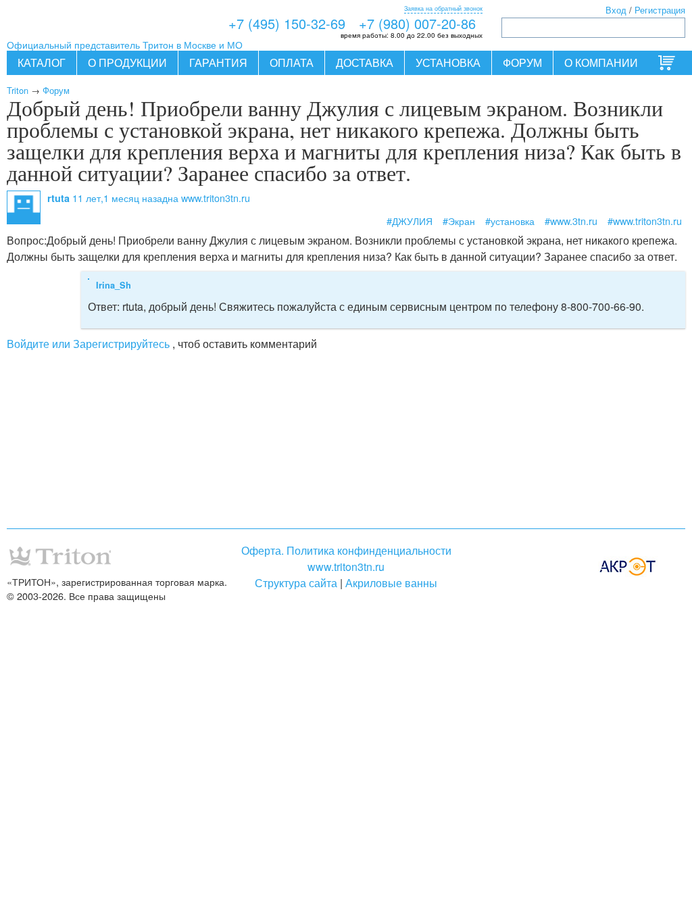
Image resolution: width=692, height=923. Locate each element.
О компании (601, 62)
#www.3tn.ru (571, 221)
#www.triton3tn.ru (645, 221)
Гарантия (218, 62)
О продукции (127, 62)
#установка (510, 221)
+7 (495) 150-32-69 (286, 23)
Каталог (42, 62)
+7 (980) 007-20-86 (417, 23)
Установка (448, 62)
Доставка (364, 62)
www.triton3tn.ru (346, 566)
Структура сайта (296, 583)
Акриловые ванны (391, 583)
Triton (17, 90)
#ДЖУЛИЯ (409, 221)
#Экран (459, 221)
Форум (522, 62)
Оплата (292, 62)
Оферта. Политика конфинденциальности (346, 550)
